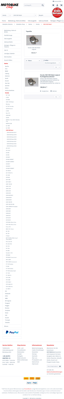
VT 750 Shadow (9, 268)
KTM (6, 296)
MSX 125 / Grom (10, 229)
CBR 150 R (8, 188)
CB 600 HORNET (10, 159)
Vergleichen (45, 91)
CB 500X (8, 99)
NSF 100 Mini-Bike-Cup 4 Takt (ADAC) (12, 238)
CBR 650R (8, 209)
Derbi (6, 78)
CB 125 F (8, 148)
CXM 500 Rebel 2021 (11, 141)
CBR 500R (8, 211)
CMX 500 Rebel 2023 (11, 146)
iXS (6, 291)
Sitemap (34, 354)
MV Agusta (8, 301)
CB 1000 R (8, 170)
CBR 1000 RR (9, 202)
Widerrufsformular (22, 360)
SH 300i (8, 250)
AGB (18, 362)
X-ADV (7, 97)
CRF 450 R (8, 220)
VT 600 (7, 266)
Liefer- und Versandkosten (21, 349)
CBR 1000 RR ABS (10, 204)
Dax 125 (8, 113)
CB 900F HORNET (10, 168)
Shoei (6, 313)
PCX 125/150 (9, 241)
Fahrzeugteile (8, 38)
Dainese (7, 76)
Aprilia (7, 66)
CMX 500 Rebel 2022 (11, 143)
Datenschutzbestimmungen (54, 372)
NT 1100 (8, 95)
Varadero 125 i (9, 253)
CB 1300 (8, 175)
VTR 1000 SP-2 (9, 286)
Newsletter (35, 352)
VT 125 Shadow (9, 264)
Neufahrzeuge (8, 35)
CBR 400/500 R (9, 195)
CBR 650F (8, 115)
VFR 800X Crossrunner (11, 257)
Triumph (7, 320)
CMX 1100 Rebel (10, 102)
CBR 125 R (8, 186)
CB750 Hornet (9, 108)
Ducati (7, 81)
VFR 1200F (8, 259)
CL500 (7, 111)
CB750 (7, 117)
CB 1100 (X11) (9, 173)
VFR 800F (8, 255)
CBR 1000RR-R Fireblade (11, 206)
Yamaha (7, 322)
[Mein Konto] (57, 5)
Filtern (30, 60)
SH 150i (8, 248)
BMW (6, 71)
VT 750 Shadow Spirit (11, 271)
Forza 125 (8, 226)
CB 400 (7, 152)
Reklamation (20, 352)
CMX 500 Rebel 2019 (11, 137)
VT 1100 (8, 273)
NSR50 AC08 (9, 123)
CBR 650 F (8, 215)
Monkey (8, 104)
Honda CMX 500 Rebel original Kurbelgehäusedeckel (34, 48)
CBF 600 (8, 177)
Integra (8, 235)
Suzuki (7, 317)
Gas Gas (7, 83)
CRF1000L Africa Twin (11, 222)
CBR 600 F (8, 213)
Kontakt (19, 354)
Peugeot (7, 303)
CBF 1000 (8, 179)
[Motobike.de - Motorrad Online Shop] (9, 8)
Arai (6, 69)
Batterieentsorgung (37, 348)
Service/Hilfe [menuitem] (58, 1)
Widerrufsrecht (21, 358)
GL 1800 (8, 125)
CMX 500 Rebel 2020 (11, 139)
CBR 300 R (8, 193)
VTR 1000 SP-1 (9, 284)
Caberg (7, 73)
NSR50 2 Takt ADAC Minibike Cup (13, 120)
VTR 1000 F (8, 282)
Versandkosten (28, 389)
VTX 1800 (8, 280)
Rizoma (7, 308)
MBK (6, 298)
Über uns (34, 358)
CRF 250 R (8, 217)
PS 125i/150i (9, 244)
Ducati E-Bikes (8, 60)
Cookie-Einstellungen (38, 350)
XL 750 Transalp (9, 106)
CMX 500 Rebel (9, 130)
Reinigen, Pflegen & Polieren (9, 46)
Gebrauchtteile (8, 42)
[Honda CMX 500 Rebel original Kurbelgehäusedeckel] (34, 40)
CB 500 (7, 155)
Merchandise (8, 57)
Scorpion (7, 310)
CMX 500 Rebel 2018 (11, 134)
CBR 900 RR (9, 200)
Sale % (6, 50)
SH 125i (8, 246)
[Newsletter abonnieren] (59, 366)
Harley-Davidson (9, 90)
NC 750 (7, 233)
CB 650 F (8, 164)
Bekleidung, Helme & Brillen (10, 31)
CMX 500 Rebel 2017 (11, 132)
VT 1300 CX (8, 275)
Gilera (6, 88)
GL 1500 (8, 128)
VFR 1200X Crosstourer (11, 262)
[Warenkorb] (61, 5)
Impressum (35, 364)
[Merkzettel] (53, 5)
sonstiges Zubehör (9, 53)
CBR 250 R (8, 191)
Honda (7, 93)
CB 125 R (8, 150)
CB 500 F (8, 157)
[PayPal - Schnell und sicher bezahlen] (12, 332)
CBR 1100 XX (9, 184)
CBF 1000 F (8, 182)
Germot (7, 85)
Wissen (6, 326)
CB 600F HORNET (10, 161)
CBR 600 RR (9, 197)
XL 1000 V (8, 289)
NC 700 (7, 231)
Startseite (34, 356)
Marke (6, 63)
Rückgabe (20, 356)
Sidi (6, 315)
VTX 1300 (8, 277)
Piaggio (7, 305)
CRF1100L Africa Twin (11, 224)
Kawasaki (7, 293)
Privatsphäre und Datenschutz (37, 361)
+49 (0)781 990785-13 (6, 357)
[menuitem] (34, 5)
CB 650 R (8, 166)
